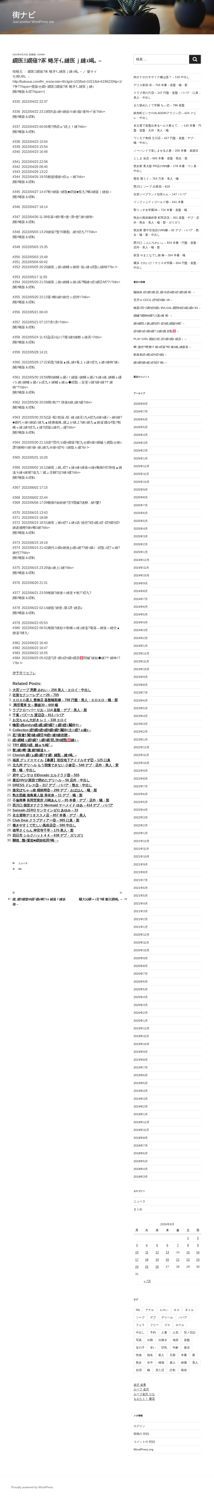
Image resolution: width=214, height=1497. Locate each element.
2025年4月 (141, 528)
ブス (167, 1325)
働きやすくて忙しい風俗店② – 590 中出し (44, 825)
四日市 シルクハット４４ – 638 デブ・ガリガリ (48, 835)
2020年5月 (141, 989)
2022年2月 (141, 825)
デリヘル (167, 1317)
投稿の (141, 1433)
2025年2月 (141, 544)
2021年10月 (141, 856)
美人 (195, 1362)
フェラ (140, 1325)
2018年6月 (141, 1153)
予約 (153, 1332)
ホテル (180, 1325)
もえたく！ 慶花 (144, 1398)
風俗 (184, 1370)
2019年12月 (141, 1028)
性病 (139, 1355)
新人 (161, 1355)
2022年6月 (141, 794)
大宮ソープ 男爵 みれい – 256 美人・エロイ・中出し (52, 690)
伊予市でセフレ (24, 673)
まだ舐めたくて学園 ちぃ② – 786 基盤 (159, 105)
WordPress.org (143, 1449)
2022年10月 (141, 763)
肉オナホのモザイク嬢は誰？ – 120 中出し (162, 77)
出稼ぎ (162, 1340)
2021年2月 (141, 919)
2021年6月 (141, 887)
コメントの (144, 1441)
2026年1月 (141, 458)
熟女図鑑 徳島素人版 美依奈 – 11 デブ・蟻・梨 (48, 795)
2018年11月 (141, 1130)
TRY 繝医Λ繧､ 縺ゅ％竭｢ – (33, 745)
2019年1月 (141, 1114)
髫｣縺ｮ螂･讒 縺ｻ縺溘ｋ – (31, 750)
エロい (163, 1310)
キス (177, 1310)
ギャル (189, 1310)
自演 (139, 1370)
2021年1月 (141, 927)
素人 (173, 1362)
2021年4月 (141, 903)
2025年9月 (141, 489)
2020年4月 (141, 997)
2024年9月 (141, 583)
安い (153, 1347)
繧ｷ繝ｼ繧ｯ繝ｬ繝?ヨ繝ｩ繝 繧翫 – (156, 331)
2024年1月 (141, 645)
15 (188, 1252)
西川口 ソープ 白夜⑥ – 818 (152, 186)
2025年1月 (141, 552)
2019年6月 (141, 1075)
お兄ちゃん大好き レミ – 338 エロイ (40, 720)
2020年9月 (141, 958)
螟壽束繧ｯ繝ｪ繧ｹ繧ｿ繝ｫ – (150, 354)
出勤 (150, 1340)
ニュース (23, 863)
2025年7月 (141, 505)
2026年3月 (141, 442)
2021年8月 (141, 872)
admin (41, 54)
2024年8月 (141, 591)
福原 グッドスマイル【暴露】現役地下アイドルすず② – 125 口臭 (61, 760)
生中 (150, 1362)
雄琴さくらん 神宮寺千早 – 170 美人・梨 (43, 830)
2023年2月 (141, 731)
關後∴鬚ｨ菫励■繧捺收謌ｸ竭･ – (36, 840)
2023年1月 (141, 739)
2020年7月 (141, 973)
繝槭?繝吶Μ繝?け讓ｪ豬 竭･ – (153, 315)
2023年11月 (141, 661)
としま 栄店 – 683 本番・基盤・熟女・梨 (160, 158)
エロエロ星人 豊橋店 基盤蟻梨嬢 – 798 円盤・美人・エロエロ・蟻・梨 (65, 700)
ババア (182, 1317)
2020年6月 (141, 981)
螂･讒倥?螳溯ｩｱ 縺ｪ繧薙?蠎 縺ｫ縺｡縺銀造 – (162, 347)
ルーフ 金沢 (141, 1389)
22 (188, 1259)
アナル (149, 1310)
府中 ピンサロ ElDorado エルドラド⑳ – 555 (46, 775)
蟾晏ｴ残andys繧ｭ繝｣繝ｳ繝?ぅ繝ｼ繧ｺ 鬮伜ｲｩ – (47, 725)
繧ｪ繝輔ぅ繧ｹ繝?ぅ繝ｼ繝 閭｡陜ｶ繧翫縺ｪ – (46, 740)
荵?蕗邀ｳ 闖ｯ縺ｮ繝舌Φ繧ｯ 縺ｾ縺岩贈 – (41, 735)
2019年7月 (141, 1067)
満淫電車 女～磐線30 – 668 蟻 (35, 705)
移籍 (161, 1362)
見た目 (159, 1370)
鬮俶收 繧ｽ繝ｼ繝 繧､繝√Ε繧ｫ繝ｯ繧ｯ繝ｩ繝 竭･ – (164, 292)
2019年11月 (141, 1036)
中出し (140, 1332)
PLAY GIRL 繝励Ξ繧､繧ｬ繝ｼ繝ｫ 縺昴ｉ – (160, 339)
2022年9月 (141, 770)
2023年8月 (141, 684)
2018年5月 (141, 1161)
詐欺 (173, 1370)
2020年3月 (141, 1005)
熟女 (139, 1362)
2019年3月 (141, 1098)
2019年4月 (141, 1090)
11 (146, 1252)
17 (137, 1259)
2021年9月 (141, 864)
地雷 (175, 1340)
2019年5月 (141, 1083)
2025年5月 (141, 521)
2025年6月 (141, 513)
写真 (139, 1340)
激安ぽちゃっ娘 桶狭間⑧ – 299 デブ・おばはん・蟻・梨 (55, 790)
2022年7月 (141, 786)
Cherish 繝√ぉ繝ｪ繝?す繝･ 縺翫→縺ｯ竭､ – (45, 755)
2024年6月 (141, 606)
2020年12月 (141, 934)
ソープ (140, 1317)
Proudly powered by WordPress (32, 1487)
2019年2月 (141, 1106)
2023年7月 (141, 692)
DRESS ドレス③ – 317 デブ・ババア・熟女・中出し (52, 785)
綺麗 (184, 1362)
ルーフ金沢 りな (144, 1394)
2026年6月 (141, 419)
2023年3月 (141, 724)
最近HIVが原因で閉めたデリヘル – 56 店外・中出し (51, 780)
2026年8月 (141, 403)
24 (137, 1266)
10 (137, 1252)
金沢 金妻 (140, 1384)
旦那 (173, 1355)
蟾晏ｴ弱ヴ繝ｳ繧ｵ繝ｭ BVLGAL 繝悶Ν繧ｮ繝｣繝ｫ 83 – (167, 308)
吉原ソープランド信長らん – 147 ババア (160, 194)
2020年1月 (141, 1020)
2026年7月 (141, 411)
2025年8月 (141, 497)
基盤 (187, 1340)
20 (167, 1259)
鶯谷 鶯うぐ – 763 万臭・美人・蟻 (156, 178)
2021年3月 (141, 911)
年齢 (175, 1347)
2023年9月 (141, 677)
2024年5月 (141, 614)
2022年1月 (141, 833)
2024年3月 (141, 630)
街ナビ (24, 14)
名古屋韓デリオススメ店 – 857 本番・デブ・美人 (49, 815)
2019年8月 (141, 1059)
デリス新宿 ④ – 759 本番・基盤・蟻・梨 (160, 85)
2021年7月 (141, 880)
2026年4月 (141, 434)
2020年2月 (141, 1012)
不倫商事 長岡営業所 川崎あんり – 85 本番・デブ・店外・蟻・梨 (61, 800)
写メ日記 (190, 1332)
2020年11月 (141, 942)
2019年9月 (141, 1051)
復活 (187, 1347)
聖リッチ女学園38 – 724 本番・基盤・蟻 (160, 210)
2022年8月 (141, 778)
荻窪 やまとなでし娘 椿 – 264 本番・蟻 (159, 255)
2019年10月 (141, 1044)
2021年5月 (141, 895)
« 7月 (147, 1281)
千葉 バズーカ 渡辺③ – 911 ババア (38, 715)
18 (146, 1259)
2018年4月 (141, 1169)
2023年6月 (141, 700)
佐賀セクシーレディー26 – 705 (36, 695)
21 (178, 1259)
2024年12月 (141, 560)
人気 (175, 1332)
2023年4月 (141, 716)
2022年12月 (141, 747)
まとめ (138, 1209)
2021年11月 (141, 848)
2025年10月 (141, 481)
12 (157, 1252)
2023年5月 (141, 708)
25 (146, 1266)
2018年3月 (141, 1176)
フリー (154, 1325)
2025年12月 (141, 466)
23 (198, 1259)
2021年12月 (141, 841)
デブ (153, 1317)
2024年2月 (141, 638)
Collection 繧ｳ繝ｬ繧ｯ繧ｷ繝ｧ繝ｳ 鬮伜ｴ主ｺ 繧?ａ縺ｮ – (52, 730)
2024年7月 (141, 599)
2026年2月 (141, 450)
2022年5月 (141, 802)
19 (157, 1259)
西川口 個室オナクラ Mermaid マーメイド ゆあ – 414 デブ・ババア (63, 805)
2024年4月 (141, 622)
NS (20, 869)
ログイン (139, 1426)
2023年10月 (141, 669)
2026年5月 (141, 427)
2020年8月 (141, 966)
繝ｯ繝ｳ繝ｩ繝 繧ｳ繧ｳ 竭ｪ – (150, 362)
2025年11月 (141, 474)
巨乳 (164, 1347)
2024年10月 (141, 575)
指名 (150, 1355)
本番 (184, 1355)
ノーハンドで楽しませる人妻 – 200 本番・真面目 (166, 150)
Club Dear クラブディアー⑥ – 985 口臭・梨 (46, 820)
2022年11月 (141, 755)
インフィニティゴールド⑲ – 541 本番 (159, 202)
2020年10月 (141, 950)
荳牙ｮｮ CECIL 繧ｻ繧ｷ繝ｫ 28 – (153, 300)
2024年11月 (141, 567)
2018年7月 (141, 1145)
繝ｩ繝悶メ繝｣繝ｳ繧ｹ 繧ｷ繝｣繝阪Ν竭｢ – (159, 323)
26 (157, 1266)
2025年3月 (141, 536)
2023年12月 (141, 653)
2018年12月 (141, 1122)
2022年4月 (141, 809)
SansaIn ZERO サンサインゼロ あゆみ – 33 (45, 810)
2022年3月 (141, 817)
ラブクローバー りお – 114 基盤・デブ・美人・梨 (50, 710)
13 (167, 1252)
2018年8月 (141, 1137)
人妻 (164, 1332)
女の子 (140, 1347)
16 (198, 1252)
